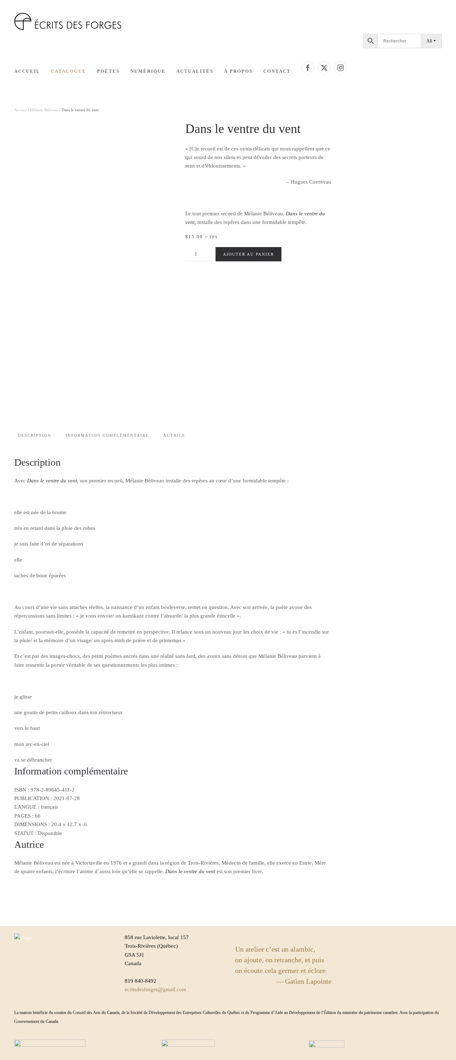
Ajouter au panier (248, 254)
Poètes (108, 71)
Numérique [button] (148, 71)
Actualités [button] (194, 71)
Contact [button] (277, 71)
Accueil (27, 71)
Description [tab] (34, 435)
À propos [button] (238, 71)
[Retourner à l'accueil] (67, 21)
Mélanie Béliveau (44, 110)
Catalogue (68, 71)
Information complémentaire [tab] (107, 435)
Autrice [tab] (174, 435)
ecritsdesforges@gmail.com (155, 989)
